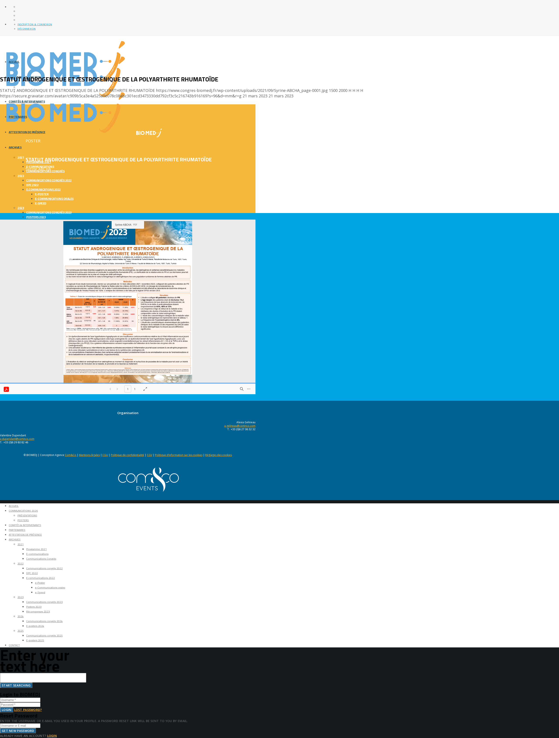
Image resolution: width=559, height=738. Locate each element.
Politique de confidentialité (127, 455)
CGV (149, 455)
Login (7, 710)
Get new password (18, 731)
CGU (105, 455)
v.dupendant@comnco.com (17, 439)
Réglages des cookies (218, 455)
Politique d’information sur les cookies (178, 455)
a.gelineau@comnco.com (239, 426)
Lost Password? (28, 710)
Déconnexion (26, 28)
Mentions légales (89, 455)
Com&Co (71, 455)
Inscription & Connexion (34, 24)
